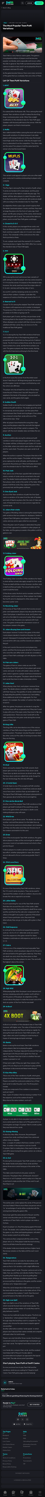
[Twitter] (22, 1419)
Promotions (27, 1458)
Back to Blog (7, 8)
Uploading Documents (30, 1441)
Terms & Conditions (9, 1458)
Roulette (5, 1438)
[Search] (22, 3)
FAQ (24, 1438)
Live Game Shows (8, 1444)
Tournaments (27, 1461)
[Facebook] (18, 1419)
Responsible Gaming (9, 1467)
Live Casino (6, 1441)
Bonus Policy (7, 1464)
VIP (24, 1464)
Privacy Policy (7, 1461)
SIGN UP (39, 3)
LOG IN (29, 3)
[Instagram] (27, 1419)
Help (24, 1435)
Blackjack (6, 1435)
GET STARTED (35, 1404)
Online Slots (6, 1450)
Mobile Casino (7, 1447)
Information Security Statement (29, 1445)
